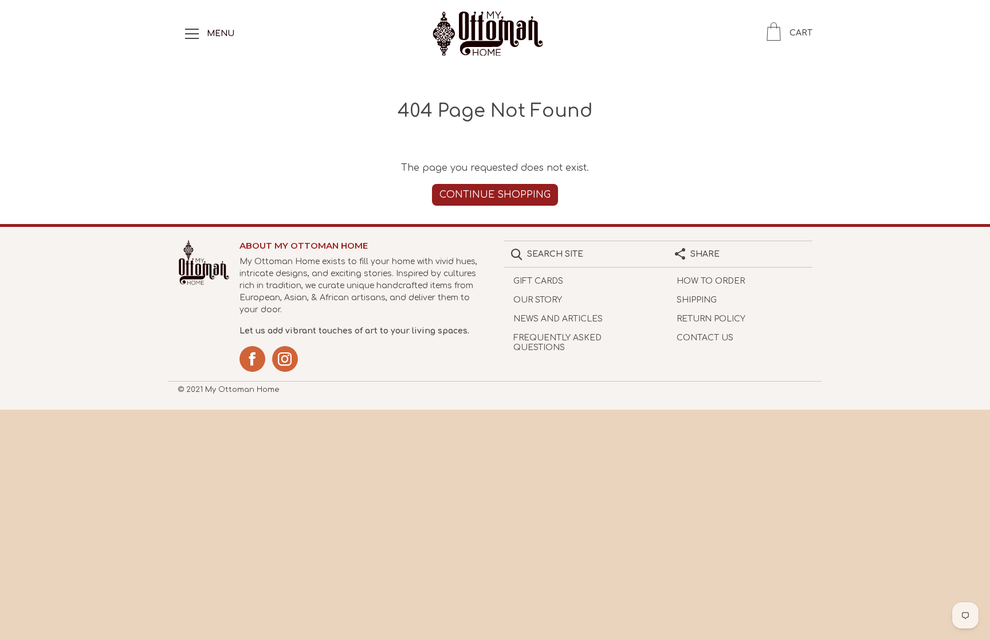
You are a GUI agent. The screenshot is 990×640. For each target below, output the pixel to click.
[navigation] (192, 33)
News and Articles (558, 319)
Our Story (537, 300)
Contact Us (705, 337)
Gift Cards (538, 281)
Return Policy (711, 319)
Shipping (697, 300)
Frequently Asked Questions (557, 342)
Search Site (555, 254)
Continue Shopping (495, 195)
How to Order (711, 281)
